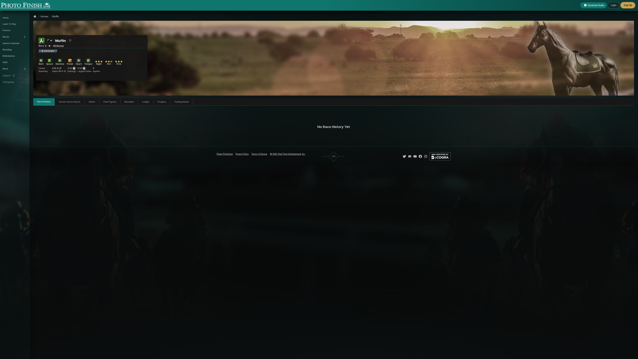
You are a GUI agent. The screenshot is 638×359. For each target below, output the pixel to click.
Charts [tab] (92, 102)
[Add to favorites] (70, 40)
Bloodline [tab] (129, 102)
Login (613, 5)
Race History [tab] (44, 101)
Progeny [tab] (162, 102)
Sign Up (628, 5)
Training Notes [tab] (181, 102)
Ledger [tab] (145, 102)
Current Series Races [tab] (69, 102)
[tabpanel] (333, 127)
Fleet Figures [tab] (109, 102)
